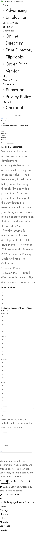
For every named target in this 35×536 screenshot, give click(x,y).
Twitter (3, 135)
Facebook (4, 133)
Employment (17, 17)
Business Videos (11, 23)
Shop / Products (11, 80)
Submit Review (11, 143)
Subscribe (15, 89)
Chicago (3, 129)
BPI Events (8, 26)
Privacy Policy (18, 96)
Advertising (16, 10)
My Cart (7, 102)
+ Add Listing (17, 115)
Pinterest (3, 140)
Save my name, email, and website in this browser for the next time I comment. (16, 423)
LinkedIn (3, 138)
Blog (5, 76)
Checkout (14, 107)
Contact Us (8, 84)
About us (7, 5)
